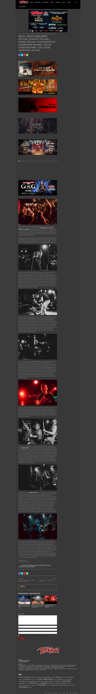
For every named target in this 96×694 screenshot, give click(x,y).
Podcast (27, 683)
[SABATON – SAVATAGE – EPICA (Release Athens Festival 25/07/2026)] (51, 600)
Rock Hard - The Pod (22, 685)
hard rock (60, 679)
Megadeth (33, 681)
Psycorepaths (49, 565)
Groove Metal (55, 679)
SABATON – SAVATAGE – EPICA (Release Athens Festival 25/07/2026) (50, 606)
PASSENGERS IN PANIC (42, 565)
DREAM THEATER (70, 677)
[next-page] (21, 609)
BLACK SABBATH (33, 677)
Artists (52, 2)
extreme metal (26, 679)
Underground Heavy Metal (63, 685)
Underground (48, 685)
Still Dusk (26, 566)
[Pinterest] (24, 55)
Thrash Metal (41, 685)
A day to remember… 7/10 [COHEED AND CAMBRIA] (46, 581)
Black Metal (27, 677)
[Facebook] (19, 55)
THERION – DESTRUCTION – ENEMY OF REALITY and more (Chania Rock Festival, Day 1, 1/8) (38, 606)
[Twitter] (22, 55)
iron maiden (22, 681)
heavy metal (65, 679)
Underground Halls (54, 685)
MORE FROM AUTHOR (34, 593)
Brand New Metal (22, 6)
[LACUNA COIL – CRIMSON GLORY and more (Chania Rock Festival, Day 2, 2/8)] (24, 600)
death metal (58, 677)
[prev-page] (19, 609)
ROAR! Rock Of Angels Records (61, 683)
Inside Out (70, 679)
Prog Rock (50, 683)
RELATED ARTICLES (23, 593)
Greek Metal (39, 679)
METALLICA (51, 681)
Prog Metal (44, 683)
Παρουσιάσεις (37, 2)
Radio (54, 683)
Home (19, 33)
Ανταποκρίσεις (28, 33)
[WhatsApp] (27, 55)
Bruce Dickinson (40, 677)
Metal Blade (46, 681)
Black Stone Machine (25, 565)
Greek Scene (30, 565)
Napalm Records (58, 681)
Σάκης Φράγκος (23, 687)
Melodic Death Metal (39, 681)
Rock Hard (20, 52)
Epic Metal (20, 679)
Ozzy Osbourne (22, 683)
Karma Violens (36, 565)
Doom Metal (64, 677)
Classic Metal (52, 677)
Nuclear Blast (67, 681)
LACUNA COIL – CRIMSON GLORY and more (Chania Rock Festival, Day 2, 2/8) (24, 606)
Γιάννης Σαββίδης (72, 685)
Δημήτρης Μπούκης (31, 566)
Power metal (33, 683)
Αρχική (31, 2)
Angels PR (21, 677)
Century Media (47, 677)
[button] (76, 2)
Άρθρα (69, 2)
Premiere (38, 683)
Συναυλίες (58, 2)
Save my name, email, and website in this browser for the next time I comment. (34, 635)
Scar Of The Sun (21, 566)
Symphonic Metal (34, 685)
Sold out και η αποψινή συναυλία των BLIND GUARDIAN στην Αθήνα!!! (26, 581)
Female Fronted (33, 679)
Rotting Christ (28, 685)
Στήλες (63, 2)
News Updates (45, 2)
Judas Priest (28, 681)
